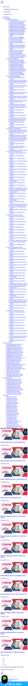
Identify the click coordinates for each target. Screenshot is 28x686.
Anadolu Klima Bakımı (12, 58)
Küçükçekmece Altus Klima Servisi (16, 368)
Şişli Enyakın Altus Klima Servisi (18, 301)
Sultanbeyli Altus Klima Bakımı (18, 70)
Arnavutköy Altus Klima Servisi (15, 344)
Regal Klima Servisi (12, 411)
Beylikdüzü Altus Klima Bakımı (18, 31)
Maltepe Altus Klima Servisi (14, 386)
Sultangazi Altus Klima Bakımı (17, 54)
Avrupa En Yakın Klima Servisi (15, 247)
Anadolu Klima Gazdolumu (14, 128)
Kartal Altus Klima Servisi (13, 384)
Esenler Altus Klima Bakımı (17, 37)
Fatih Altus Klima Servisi (13, 363)
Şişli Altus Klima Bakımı (16, 53)
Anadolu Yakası (8, 378)
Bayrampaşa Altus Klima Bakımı (18, 29)
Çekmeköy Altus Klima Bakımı (17, 62)
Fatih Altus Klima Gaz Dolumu (17, 105)
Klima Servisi (7, 18)
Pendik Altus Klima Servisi (14, 387)
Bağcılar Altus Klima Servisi (14, 347)
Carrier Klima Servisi (12, 410)
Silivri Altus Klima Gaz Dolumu (18, 119)
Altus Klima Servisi (12, 396)
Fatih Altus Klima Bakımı (16, 41)
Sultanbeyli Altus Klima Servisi (15, 390)
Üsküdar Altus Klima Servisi (14, 394)
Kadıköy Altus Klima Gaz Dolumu (18, 135)
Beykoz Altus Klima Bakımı (17, 61)
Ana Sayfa (6, 17)
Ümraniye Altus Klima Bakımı (17, 73)
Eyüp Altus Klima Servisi (13, 361)
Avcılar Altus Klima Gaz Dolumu (18, 80)
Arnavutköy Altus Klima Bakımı (18, 21)
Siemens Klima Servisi (13, 414)
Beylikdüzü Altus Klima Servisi (15, 355)
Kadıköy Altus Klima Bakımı (17, 64)
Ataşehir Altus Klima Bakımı (17, 60)
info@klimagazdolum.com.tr (11, 9)
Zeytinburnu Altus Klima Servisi (15, 375)
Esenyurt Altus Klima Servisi (14, 360)
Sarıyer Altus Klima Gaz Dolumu (18, 118)
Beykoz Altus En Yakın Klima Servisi (11, 497)
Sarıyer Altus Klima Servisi (14, 370)
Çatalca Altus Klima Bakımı (17, 57)
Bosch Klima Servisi (12, 409)
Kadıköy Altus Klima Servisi (14, 383)
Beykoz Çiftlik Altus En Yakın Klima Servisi (13, 652)
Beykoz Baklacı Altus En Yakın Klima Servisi (13, 575)
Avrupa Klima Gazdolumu (13, 76)
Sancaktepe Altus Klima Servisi (15, 388)
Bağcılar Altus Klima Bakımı (17, 23)
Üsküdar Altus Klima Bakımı (17, 75)
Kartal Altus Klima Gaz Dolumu (18, 136)
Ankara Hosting (9, 669)
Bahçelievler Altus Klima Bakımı (18, 25)
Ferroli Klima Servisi (12, 423)
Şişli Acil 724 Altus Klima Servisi (18, 205)
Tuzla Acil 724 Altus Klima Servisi (18, 240)
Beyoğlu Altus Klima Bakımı (17, 33)
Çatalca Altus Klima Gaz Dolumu (18, 127)
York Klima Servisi (11, 418)
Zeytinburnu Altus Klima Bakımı (18, 56)
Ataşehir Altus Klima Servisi (14, 379)
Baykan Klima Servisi (12, 403)
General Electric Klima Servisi (14, 426)
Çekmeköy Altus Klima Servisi (14, 382)
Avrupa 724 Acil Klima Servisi (14, 151)
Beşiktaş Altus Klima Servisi (14, 353)
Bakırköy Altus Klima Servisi (14, 349)
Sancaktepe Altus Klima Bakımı (18, 69)
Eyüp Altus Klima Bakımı (16, 39)
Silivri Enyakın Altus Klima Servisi (18, 299)
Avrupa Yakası (7, 343)
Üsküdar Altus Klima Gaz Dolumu (18, 150)
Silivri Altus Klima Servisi (13, 371)
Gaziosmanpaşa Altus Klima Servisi (16, 364)
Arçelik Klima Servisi (12, 402)
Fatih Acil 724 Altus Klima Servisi (18, 189)
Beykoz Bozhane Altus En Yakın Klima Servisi (13, 594)
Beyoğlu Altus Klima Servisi (14, 356)
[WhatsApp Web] (4, 679)
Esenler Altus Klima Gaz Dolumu (18, 100)
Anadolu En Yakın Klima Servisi (15, 310)
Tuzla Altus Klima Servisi (13, 391)
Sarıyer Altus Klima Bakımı (17, 50)
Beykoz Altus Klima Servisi (14, 380)
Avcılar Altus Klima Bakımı (16, 22)
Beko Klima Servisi (12, 407)
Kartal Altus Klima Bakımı (16, 65)
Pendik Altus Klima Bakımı (17, 68)
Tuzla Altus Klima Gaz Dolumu (18, 146)
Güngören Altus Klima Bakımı (17, 45)
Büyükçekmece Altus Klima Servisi (16, 357)
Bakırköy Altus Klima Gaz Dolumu (18, 85)
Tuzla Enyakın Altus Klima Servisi (18, 336)
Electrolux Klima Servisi (13, 425)
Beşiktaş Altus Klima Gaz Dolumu (18, 92)
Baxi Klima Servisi (11, 405)
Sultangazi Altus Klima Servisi (14, 374)
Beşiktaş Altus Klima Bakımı (17, 30)
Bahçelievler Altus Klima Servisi (15, 348)
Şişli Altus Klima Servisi (13, 372)
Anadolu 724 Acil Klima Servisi (15, 215)
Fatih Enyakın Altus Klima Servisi (18, 285)
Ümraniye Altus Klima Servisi (14, 392)
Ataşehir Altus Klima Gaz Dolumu (18, 130)
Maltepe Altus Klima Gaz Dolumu (18, 138)
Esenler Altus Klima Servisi (14, 359)
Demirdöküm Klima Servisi (14, 421)
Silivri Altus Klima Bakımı (16, 52)
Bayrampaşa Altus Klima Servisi (15, 352)
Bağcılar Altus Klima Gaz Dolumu (18, 81)
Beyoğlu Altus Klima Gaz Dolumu (18, 96)
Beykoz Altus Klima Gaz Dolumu (18, 131)
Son (5, 664)
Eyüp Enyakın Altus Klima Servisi (18, 283)
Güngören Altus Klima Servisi (14, 366)
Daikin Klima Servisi (12, 419)
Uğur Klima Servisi (12, 415)
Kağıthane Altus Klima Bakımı (17, 46)
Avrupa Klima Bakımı (12, 19)
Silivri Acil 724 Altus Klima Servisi (18, 204)
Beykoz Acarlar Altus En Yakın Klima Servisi (13, 442)
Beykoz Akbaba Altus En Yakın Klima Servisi (13, 460)
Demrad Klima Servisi (12, 422)
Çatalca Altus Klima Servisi (14, 376)
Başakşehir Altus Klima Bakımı (18, 27)
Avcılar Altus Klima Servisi (13, 345)
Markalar (6, 395)
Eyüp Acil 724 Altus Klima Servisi (18, 188)
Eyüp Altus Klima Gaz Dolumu (18, 104)
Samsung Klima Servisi (13, 413)
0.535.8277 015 (8, 14)
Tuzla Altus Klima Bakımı (16, 72)
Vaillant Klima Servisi (12, 417)
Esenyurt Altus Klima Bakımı (17, 38)
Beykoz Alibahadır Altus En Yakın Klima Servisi (14, 479)
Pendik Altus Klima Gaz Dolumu (18, 139)
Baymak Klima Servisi (12, 406)
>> (4, 663)
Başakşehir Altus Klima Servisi (15, 351)
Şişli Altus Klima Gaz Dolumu (17, 120)
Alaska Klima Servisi (12, 399)
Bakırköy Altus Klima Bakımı (17, 26)
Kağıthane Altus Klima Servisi (14, 367)
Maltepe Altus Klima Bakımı (17, 66)
